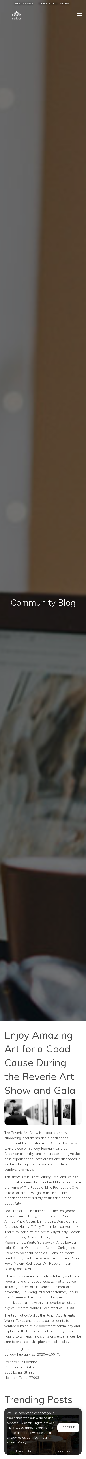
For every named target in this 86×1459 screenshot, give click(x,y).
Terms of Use (24, 1451)
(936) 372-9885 (24, 3)
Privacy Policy (62, 1451)
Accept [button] (68, 1427)
